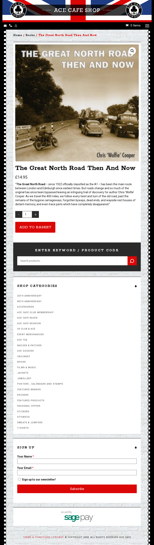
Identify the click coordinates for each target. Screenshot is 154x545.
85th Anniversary (29, 301)
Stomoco (23, 417)
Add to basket (35, 227)
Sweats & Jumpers (30, 422)
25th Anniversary (29, 296)
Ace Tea (22, 340)
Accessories (25, 307)
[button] (132, 50)
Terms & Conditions (37, 537)
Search (132, 260)
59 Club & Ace (26, 329)
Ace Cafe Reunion (29, 323)
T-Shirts (23, 428)
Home (17, 35)
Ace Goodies (25, 351)
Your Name (25, 456)
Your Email (25, 468)
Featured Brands (29, 389)
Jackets (22, 373)
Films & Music (26, 367)
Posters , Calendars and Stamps (40, 384)
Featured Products (31, 400)
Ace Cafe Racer (27, 318)
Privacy (58, 537)
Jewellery (24, 378)
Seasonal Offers (29, 406)
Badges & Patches (29, 345)
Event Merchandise (30, 334)
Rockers (23, 395)
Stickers (23, 411)
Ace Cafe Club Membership (35, 312)
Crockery (23, 356)
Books (21, 362)
